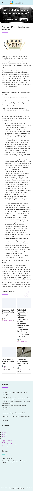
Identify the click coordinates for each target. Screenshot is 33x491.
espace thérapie (7, 440)
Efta (3, 438)
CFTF (3, 436)
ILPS (3, 442)
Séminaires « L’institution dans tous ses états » (16, 417)
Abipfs (4, 433)
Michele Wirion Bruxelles (9, 444)
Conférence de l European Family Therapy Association (14, 393)
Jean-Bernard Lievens (11, 19)
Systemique (5, 446)
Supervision (5, 420)
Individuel (24, 19)
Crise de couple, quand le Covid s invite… (14, 413)
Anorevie (4, 435)
